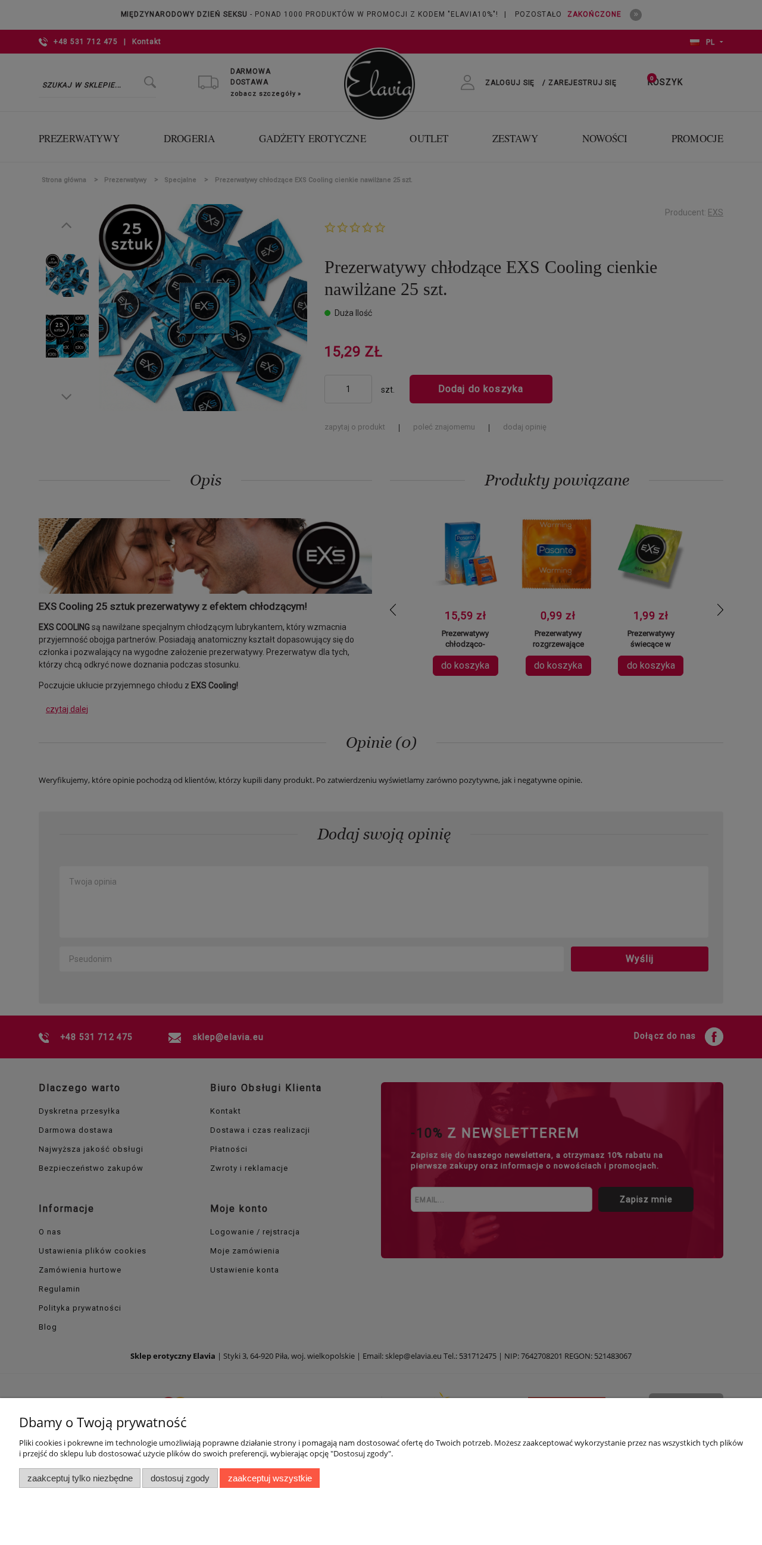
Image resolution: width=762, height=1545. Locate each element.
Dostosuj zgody (180, 1478)
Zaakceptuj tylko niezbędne (80, 1478)
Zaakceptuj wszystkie (270, 1478)
